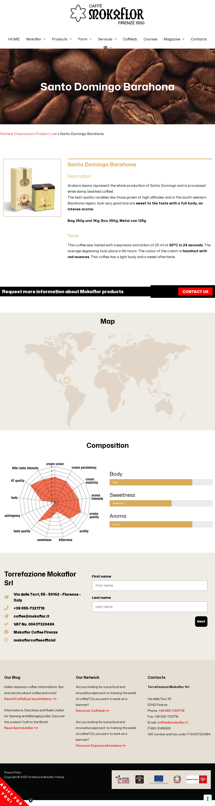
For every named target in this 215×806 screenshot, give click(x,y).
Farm (82, 38)
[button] (14, 791)
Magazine (172, 38)
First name (101, 576)
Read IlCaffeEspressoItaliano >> (30, 699)
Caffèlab (130, 38)
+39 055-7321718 (171, 710)
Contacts (199, 38)
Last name (101, 597)
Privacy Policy (12, 772)
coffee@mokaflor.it (172, 722)
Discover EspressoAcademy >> (101, 745)
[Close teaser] (31, 800)
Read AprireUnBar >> (21, 728)
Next (201, 621)
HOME (14, 38)
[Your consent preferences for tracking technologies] (208, 799)
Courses (150, 38)
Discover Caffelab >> (92, 710)
